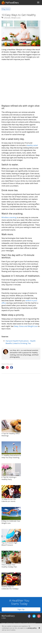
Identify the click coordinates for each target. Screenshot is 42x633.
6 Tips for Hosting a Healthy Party (9, 478)
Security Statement (29, 623)
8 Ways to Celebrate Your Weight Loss (11, 522)
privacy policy (32, 628)
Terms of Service (7, 623)
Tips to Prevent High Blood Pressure (9, 544)
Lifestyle (7, 18)
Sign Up (21, 609)
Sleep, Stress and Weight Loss (26, 326)
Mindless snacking (9, 217)
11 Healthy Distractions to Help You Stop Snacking (11, 456)
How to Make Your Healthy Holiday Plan (9, 566)
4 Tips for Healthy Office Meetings (11, 434)
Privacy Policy (18, 623)
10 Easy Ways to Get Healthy (19, 15)
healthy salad (32, 145)
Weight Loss (15, 18)
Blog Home (6, 9)
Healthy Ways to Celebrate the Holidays (10, 588)
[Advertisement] (21, 83)
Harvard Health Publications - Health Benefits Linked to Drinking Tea (20, 342)
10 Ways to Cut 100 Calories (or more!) (9, 500)
